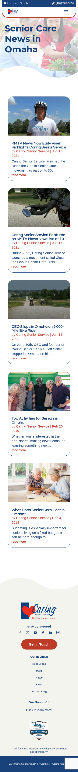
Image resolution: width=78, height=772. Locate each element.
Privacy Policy (44, 764)
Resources (39, 663)
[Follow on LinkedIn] (50, 632)
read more (19, 175)
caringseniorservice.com (26, 764)
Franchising (39, 691)
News (39, 677)
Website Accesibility (60, 764)
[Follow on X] (28, 632)
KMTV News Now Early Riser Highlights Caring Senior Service (39, 145)
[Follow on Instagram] (58, 632)
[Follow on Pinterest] (43, 632)
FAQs (39, 684)
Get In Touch (39, 644)
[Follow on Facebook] (20, 632)
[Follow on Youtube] (35, 632)
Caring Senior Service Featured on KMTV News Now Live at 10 (38, 237)
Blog (39, 670)
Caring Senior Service (32, 151)
